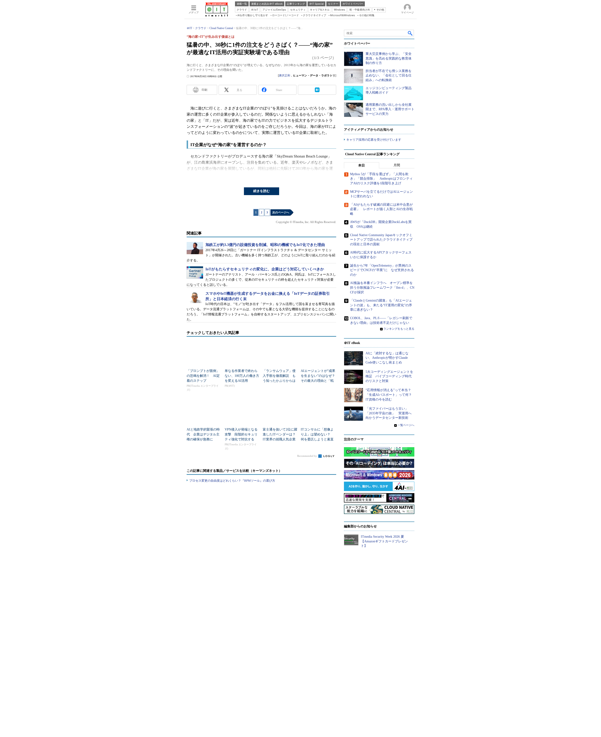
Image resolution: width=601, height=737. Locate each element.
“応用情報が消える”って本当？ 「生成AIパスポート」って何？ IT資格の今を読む (390, 394)
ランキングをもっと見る (398, 328)
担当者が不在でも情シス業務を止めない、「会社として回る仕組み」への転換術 (389, 75)
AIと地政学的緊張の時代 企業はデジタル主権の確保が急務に (203, 434)
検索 (410, 33)
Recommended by (307, 455)
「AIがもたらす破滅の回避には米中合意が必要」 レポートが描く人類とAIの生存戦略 (381, 209)
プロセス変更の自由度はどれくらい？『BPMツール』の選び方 (232, 480)
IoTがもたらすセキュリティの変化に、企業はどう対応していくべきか (264, 269)
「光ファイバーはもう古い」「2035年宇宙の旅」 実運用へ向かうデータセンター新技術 (389, 413)
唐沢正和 (284, 75)
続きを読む (261, 191)
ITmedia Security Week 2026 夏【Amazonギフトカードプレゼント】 (384, 541)
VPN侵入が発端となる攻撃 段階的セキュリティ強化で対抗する (241, 434)
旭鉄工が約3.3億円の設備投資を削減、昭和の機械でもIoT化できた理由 (265, 245)
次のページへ (280, 212)
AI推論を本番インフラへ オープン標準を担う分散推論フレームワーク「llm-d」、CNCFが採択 (382, 287)
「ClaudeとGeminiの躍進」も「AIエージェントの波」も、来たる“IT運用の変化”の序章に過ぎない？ (381, 305)
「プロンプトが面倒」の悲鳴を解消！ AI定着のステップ (203, 375)
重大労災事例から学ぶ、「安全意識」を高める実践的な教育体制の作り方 (389, 58)
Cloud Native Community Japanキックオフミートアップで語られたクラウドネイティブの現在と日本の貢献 (381, 239)
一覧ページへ (405, 425)
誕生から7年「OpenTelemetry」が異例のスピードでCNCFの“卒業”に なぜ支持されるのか (382, 270)
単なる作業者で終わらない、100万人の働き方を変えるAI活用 (242, 375)
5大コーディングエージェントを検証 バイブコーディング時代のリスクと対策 (389, 376)
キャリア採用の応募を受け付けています (373, 139)
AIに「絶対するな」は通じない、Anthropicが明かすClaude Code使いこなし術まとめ (387, 357)
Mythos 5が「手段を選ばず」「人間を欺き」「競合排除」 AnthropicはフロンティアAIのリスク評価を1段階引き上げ (381, 178)
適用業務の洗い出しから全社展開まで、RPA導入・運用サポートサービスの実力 (390, 109)
